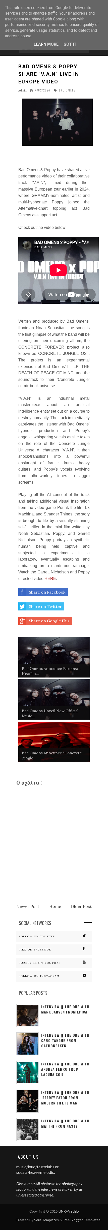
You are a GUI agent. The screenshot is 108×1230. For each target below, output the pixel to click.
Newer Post (27, 906)
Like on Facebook (35, 949)
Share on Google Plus (49, 620)
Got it (70, 44)
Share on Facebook (47, 592)
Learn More (46, 44)
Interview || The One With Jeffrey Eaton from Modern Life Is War (65, 1097)
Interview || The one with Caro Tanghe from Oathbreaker (65, 1040)
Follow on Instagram (39, 976)
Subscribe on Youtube (40, 963)
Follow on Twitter (37, 936)
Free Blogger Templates (81, 1220)
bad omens (67, 90)
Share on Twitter (45, 606)
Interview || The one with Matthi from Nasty (65, 1123)
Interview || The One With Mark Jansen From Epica (65, 1009)
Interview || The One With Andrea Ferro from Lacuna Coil (65, 1069)
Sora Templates (46, 1220)
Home (55, 906)
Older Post (81, 906)
